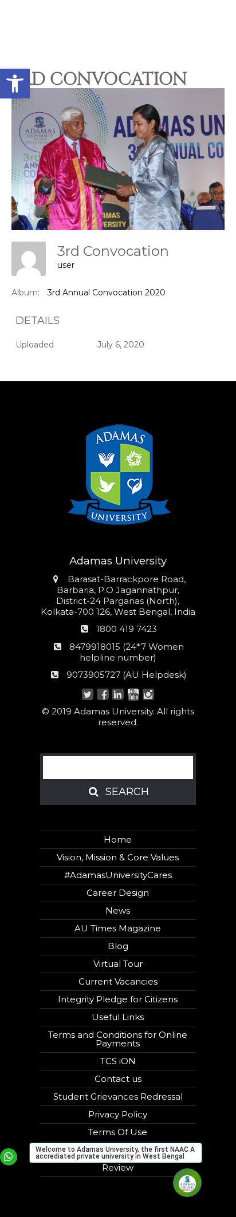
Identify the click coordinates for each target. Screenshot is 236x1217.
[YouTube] (133, 695)
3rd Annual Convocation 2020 (107, 292)
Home (118, 839)
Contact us (118, 1078)
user (65, 265)
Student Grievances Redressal (118, 1096)
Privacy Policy (117, 1114)
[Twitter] (88, 695)
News (117, 910)
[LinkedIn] (118, 695)
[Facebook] (102, 695)
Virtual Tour (118, 963)
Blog (118, 946)
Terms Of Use (117, 1132)
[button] (15, 83)
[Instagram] (148, 695)
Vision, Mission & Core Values (118, 857)
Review (117, 1167)
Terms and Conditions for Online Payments (117, 1039)
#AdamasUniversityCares (118, 875)
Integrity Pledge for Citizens (118, 999)
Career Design (117, 892)
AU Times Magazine (117, 928)
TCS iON (118, 1061)
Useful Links (118, 1016)
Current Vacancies (118, 981)
